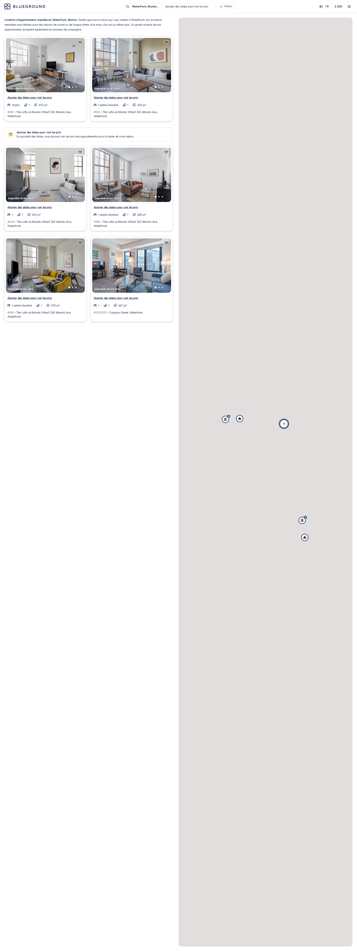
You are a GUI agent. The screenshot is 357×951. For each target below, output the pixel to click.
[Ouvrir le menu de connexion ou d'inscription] (349, 6)
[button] (302, 519)
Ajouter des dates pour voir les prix (29, 97)
